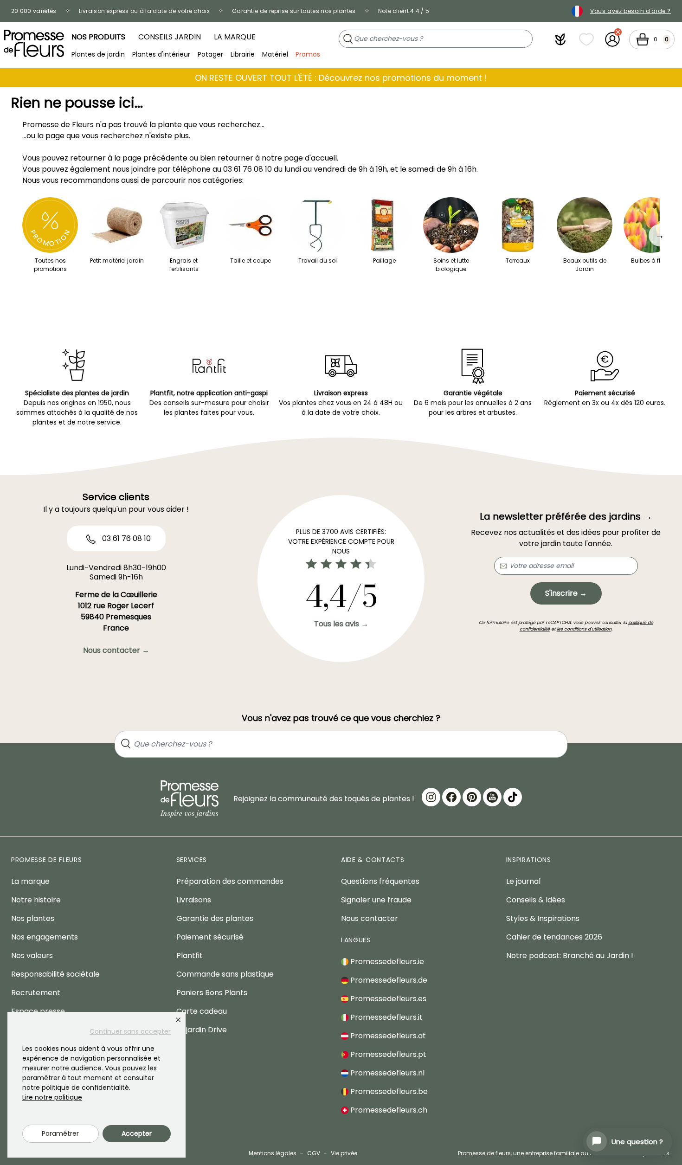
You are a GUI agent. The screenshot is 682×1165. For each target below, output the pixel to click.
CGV (313, 1153)
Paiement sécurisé (210, 937)
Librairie (243, 54)
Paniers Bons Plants (211, 992)
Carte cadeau (201, 1011)
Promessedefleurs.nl (386, 1073)
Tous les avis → (341, 623)
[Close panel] (178, 1019)
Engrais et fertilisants (184, 265)
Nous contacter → (116, 650)
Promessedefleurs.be (388, 1091)
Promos (308, 54)
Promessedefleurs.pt (387, 1054)
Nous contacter (369, 918)
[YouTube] (492, 797)
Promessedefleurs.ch (387, 1110)
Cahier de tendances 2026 (554, 937)
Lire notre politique (52, 1097)
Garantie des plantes (214, 918)
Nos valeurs (32, 955)
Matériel (275, 54)
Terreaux (518, 260)
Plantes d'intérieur (161, 54)
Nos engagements (44, 937)
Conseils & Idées (535, 900)
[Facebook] (451, 797)
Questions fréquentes (380, 881)
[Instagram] (431, 797)
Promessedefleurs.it (385, 1017)
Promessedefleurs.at (387, 1035)
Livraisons (193, 900)
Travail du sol (317, 260)
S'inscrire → (566, 593)
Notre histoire (36, 900)
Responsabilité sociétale (55, 974)
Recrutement (35, 992)
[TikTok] (512, 797)
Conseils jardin (169, 37)
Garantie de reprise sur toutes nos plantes (294, 11)
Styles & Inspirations (542, 918)
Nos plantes (32, 918)
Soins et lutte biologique (451, 265)
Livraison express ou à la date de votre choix (144, 11)
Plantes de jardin (98, 54)
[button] (560, 39)
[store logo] (34, 43)
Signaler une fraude (376, 900)
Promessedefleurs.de (387, 980)
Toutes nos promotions (50, 265)
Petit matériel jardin (117, 260)
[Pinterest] (471, 797)
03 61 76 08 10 (247, 169)
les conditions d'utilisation (584, 629)
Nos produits (98, 37)
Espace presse (38, 1011)
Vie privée (344, 1153)
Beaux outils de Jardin (584, 265)
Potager (210, 54)
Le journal (523, 881)
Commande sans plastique (225, 974)
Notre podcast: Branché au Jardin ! (569, 955)
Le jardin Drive (201, 1029)
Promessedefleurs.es (387, 998)
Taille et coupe (250, 260)
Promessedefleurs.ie (386, 961)
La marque (235, 37)
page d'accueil (310, 158)
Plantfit (189, 955)
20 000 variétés (34, 11)
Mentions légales (272, 1153)
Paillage (384, 260)
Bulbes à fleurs (651, 260)
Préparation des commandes (229, 881)
